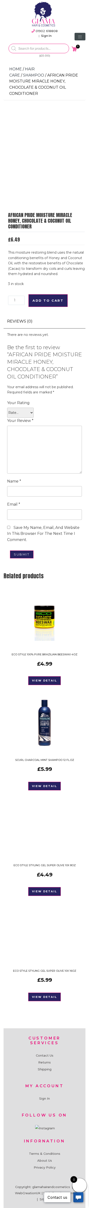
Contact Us (44, 1055)
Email (13, 504)
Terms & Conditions (44, 1153)
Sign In (46, 36)
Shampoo (33, 75)
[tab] (20, 321)
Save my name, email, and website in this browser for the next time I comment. (43, 533)
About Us (44, 1160)
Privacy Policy (45, 1167)
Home (15, 69)
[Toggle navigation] (80, 36)
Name (14, 481)
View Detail (44, 680)
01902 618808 (47, 31)
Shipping (45, 1069)
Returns (44, 1062)
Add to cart (48, 300)
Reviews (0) (20, 321)
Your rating (18, 403)
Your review (20, 420)
